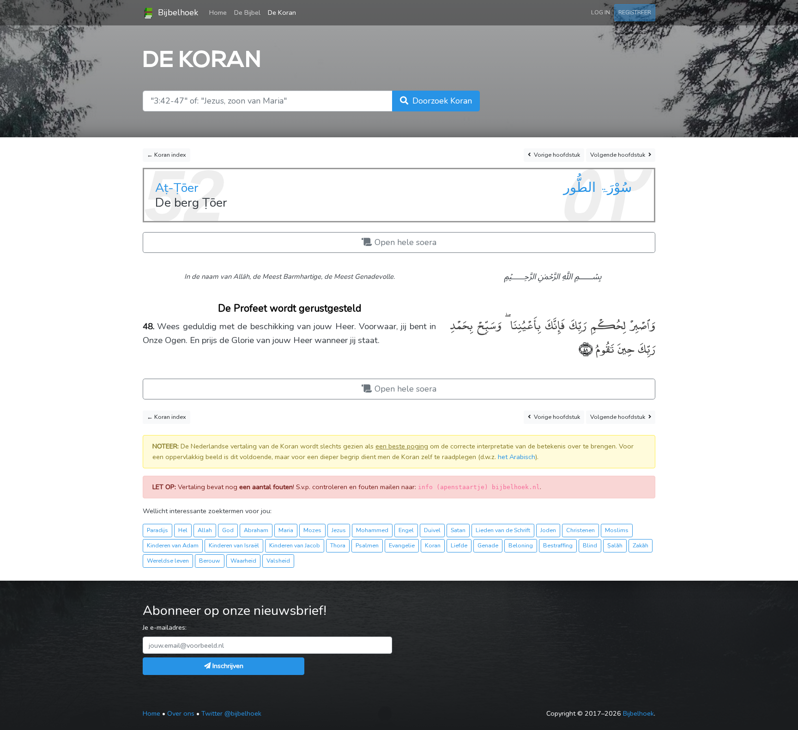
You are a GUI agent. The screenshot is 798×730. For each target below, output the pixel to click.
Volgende (617, 155)
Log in (600, 12)
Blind (590, 545)
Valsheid (278, 560)
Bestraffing (558, 545)
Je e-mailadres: (165, 627)
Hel (182, 530)
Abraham (256, 530)
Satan (458, 530)
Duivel (432, 530)
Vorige (556, 155)
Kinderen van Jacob (294, 545)
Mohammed (372, 530)
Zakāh (640, 545)
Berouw (209, 560)
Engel (406, 530)
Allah (205, 530)
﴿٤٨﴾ (585, 348)
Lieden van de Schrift (503, 530)
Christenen (580, 530)
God (228, 530)
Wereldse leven (168, 560)
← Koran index (166, 155)
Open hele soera (404, 242)
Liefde (459, 545)
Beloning (520, 545)
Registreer (634, 12)
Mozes (312, 530)
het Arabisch (516, 456)
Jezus (339, 530)
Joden (548, 530)
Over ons (180, 713)
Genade (488, 545)
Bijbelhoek (177, 12)
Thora (337, 545)
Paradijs (157, 530)
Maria (285, 530)
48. (149, 326)
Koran (433, 545)
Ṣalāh (615, 545)
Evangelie (402, 545)
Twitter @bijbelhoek (231, 713)
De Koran (282, 12)
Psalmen (367, 545)
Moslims (617, 530)
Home (219, 12)
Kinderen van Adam (173, 545)
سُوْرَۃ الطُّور (597, 187)
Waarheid (243, 560)
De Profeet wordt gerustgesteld (289, 308)
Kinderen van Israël (234, 545)
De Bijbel (247, 12)
